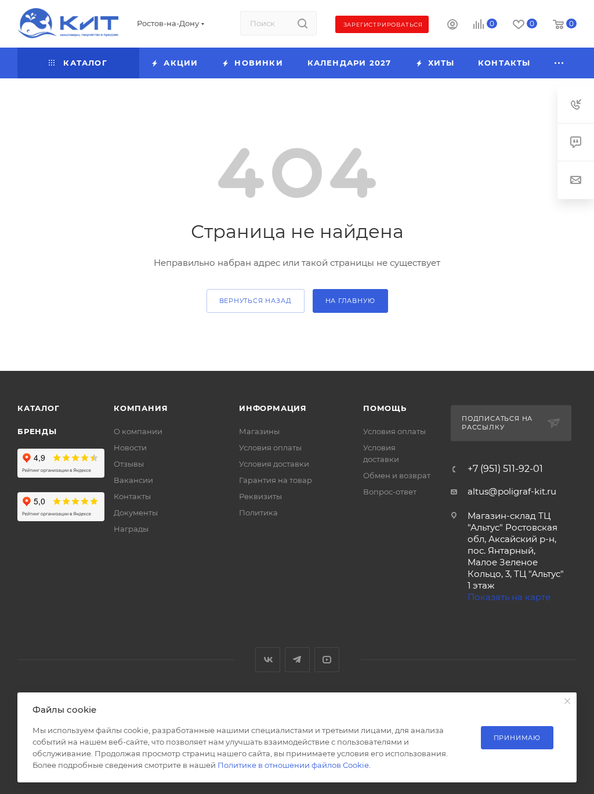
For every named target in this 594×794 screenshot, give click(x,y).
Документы (136, 512)
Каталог (38, 408)
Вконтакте (267, 659)
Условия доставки (274, 463)
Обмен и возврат (396, 475)
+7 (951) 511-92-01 (505, 469)
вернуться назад (255, 301)
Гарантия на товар (275, 480)
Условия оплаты (270, 447)
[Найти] (302, 23)
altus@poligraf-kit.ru (512, 491)
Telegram (297, 659)
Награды (131, 528)
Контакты (132, 496)
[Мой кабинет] (452, 26)
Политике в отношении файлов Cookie (293, 765)
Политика (258, 512)
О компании (138, 431)
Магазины (259, 431)
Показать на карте (509, 596)
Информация (273, 408)
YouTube (326, 659)
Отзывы (129, 463)
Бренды (37, 431)
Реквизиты (260, 496)
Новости (130, 447)
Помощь (385, 408)
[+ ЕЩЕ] (559, 63)
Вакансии (133, 480)
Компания (141, 408)
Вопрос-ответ (389, 491)
